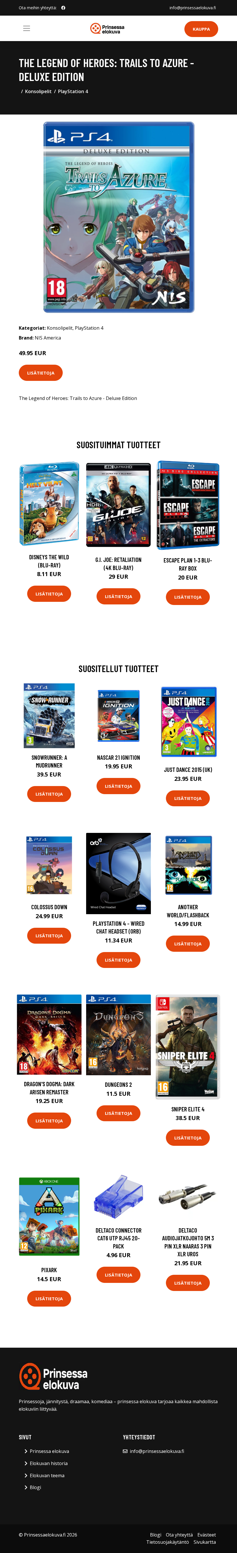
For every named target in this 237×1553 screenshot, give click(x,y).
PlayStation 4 (73, 91)
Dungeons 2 (118, 1084)
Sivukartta (205, 1542)
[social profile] (63, 7)
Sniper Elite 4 (188, 1109)
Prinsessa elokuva (49, 1451)
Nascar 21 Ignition (118, 757)
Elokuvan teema (47, 1475)
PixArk (49, 1269)
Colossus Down (49, 906)
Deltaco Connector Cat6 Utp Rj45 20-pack (119, 1238)
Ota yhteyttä (179, 1535)
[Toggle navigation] (26, 28)
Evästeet (206, 1535)
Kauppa (201, 29)
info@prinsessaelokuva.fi (193, 7)
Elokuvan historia (49, 1463)
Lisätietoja (40, 373)
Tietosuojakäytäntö (167, 1542)
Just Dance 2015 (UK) (188, 769)
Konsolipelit (38, 91)
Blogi (35, 1487)
